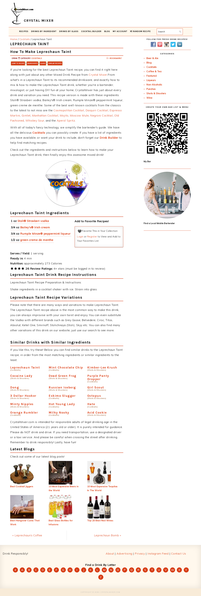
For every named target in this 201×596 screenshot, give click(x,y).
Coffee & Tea (154, 71)
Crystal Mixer (98, 74)
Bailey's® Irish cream (35, 227)
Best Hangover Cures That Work (25, 522)
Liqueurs (151, 80)
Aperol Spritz (66, 120)
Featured (152, 75)
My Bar (147, 161)
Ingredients (32, 63)
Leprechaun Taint (25, 367)
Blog (149, 62)
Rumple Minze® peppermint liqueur (45, 233)
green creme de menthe (36, 240)
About (110, 553)
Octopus (94, 396)
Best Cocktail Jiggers (21, 486)
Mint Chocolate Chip (66, 367)
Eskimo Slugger (62, 396)
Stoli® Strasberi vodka (33, 221)
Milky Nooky (59, 412)
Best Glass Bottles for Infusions (61, 522)
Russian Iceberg (62, 387)
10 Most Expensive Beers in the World (64, 488)
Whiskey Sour (34, 120)
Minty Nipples (22, 404)
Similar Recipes (55, 63)
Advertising (124, 553)
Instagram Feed (157, 553)
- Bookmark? (115, 58)
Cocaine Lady (21, 376)
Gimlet (26, 115)
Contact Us (178, 553)
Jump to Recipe (18, 63)
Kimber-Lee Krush (102, 367)
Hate (91, 404)
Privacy (140, 553)
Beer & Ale (152, 58)
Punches (151, 89)
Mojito (64, 115)
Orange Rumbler (24, 412)
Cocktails (36, 58)
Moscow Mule (79, 115)
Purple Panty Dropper (98, 377)
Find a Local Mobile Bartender (159, 223)
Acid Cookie (97, 412)
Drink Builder (109, 137)
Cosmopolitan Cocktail (69, 110)
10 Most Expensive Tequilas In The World (102, 488)
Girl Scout (95, 387)
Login (80, 236)
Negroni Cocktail (101, 115)
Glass (42, 63)
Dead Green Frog (62, 376)
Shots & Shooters (156, 93)
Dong (14, 387)
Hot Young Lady (62, 404)
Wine (149, 97)
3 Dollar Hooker (23, 396)
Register (92, 236)
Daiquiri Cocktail (97, 110)
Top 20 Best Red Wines (100, 520)
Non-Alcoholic (154, 84)
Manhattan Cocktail (45, 115)
